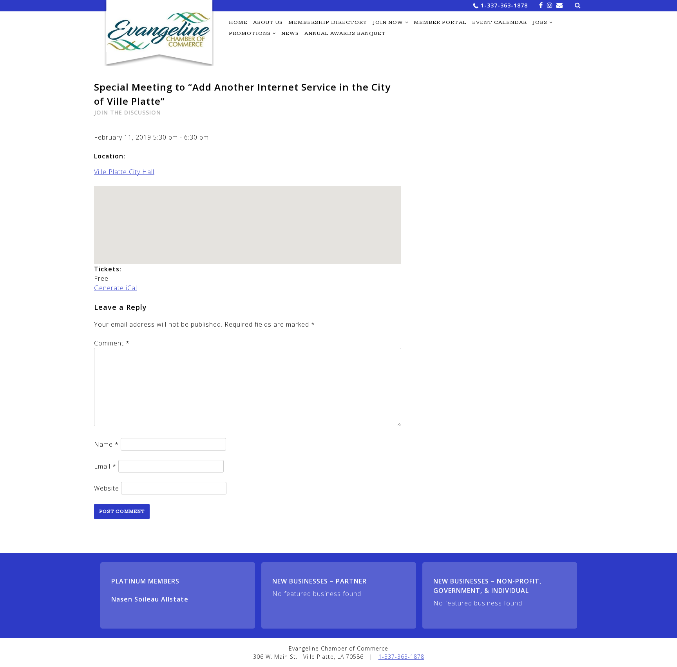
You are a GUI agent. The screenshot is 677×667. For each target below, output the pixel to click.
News (290, 33)
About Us (268, 22)
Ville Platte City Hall (124, 171)
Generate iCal (115, 288)
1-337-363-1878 (504, 5)
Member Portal (440, 22)
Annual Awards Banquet (345, 33)
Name (106, 444)
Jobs (539, 22)
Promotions (250, 33)
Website (106, 488)
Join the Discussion (127, 112)
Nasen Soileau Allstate (149, 599)
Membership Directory (327, 22)
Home (238, 22)
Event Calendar (499, 22)
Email (105, 466)
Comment (112, 343)
